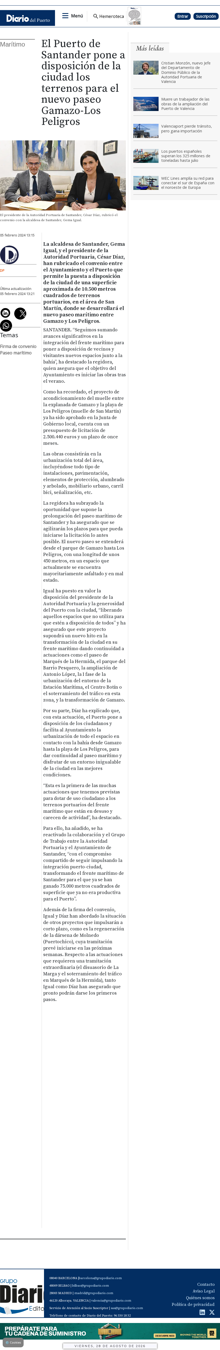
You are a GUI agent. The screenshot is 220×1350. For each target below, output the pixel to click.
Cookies (13, 1342)
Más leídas (150, 48)
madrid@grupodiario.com (93, 1293)
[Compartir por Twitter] (20, 314)
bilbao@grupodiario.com (90, 1286)
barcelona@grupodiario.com (100, 1278)
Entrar (182, 16)
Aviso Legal (204, 1291)
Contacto (206, 1284)
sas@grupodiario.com (127, 1308)
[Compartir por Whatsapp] (6, 326)
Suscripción (206, 16)
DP (2, 270)
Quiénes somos (200, 1298)
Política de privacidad (193, 1304)
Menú (77, 16)
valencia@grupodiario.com (111, 1301)
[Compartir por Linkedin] (5, 313)
